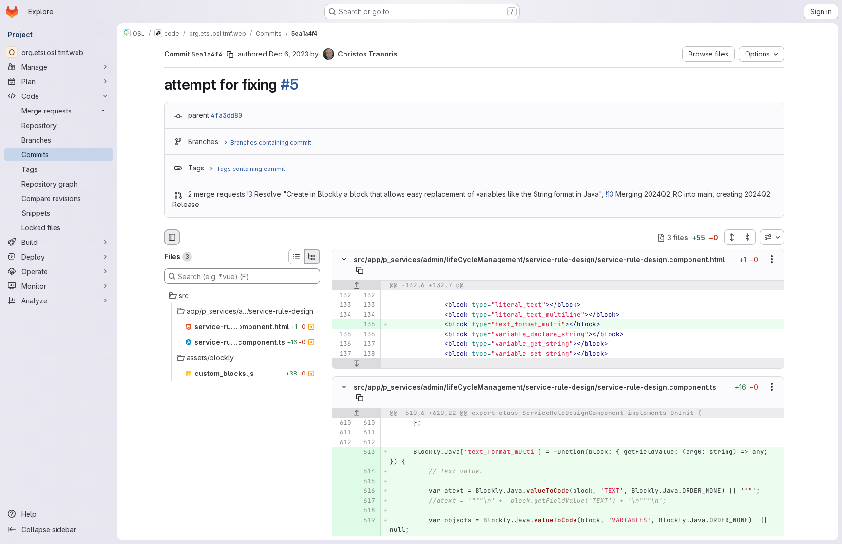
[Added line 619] (367, 520)
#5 (289, 84)
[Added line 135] (367, 324)
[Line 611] (343, 432)
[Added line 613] (367, 452)
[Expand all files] (732, 237)
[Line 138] (367, 353)
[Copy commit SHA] (230, 54)
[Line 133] (343, 305)
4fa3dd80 (226, 115)
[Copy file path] (359, 270)
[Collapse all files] (748, 237)
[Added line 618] (367, 510)
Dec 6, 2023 (288, 54)
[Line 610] (343, 423)
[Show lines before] (356, 285)
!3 (249, 194)
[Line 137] (367, 344)
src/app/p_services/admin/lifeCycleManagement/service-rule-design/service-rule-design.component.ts (535, 387)
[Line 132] (343, 295)
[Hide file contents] (344, 259)
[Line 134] (343, 314)
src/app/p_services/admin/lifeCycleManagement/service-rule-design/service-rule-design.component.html (539, 259)
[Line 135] (343, 334)
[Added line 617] (367, 501)
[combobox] (772, 237)
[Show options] (772, 259)
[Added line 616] (367, 491)
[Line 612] (343, 442)
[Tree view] (312, 256)
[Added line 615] (367, 481)
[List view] (296, 256)
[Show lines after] (356, 363)
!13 (609, 194)
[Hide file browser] (172, 237)
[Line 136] (367, 334)
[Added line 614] (367, 471)
